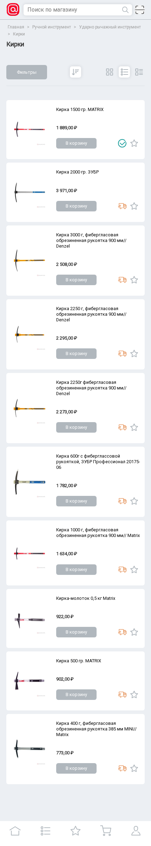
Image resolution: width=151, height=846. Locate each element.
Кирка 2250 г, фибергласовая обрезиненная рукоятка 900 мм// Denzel (91, 314)
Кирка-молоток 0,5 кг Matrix (85, 598)
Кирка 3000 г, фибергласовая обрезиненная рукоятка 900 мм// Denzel (91, 240)
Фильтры (27, 72)
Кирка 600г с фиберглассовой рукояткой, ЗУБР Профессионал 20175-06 (98, 461)
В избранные (134, 143)
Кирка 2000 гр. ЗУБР (77, 172)
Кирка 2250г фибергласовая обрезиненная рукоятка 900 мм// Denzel (91, 388)
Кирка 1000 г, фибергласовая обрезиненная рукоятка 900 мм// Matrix (98, 532)
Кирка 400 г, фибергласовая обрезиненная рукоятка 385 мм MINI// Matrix (96, 729)
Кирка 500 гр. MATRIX (78, 660)
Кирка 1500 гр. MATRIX (80, 109)
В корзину (76, 143)
